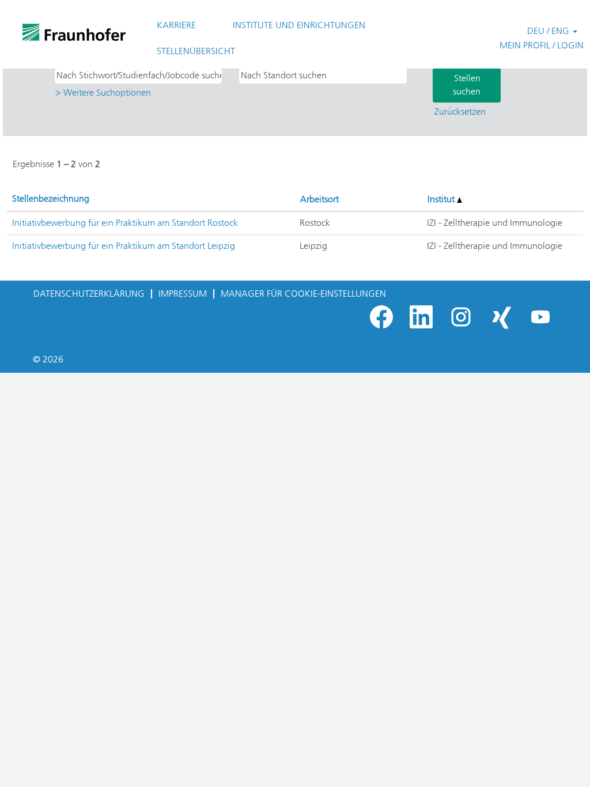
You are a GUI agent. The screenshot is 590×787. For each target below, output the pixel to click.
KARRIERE (176, 25)
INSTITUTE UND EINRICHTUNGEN (299, 25)
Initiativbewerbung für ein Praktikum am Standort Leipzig (123, 245)
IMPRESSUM (182, 293)
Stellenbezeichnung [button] (50, 198)
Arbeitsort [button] (319, 199)
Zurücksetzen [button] (460, 111)
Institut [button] (442, 199)
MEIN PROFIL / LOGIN (542, 45)
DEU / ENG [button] (549, 30)
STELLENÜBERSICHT (196, 51)
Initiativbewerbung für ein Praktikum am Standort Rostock (125, 222)
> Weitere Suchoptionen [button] (103, 92)
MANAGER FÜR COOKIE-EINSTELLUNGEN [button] (303, 293)
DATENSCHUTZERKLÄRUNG (89, 293)
